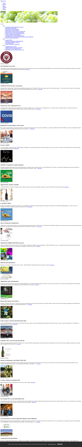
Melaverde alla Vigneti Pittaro (11, 28)
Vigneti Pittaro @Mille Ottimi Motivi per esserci (14, 27)
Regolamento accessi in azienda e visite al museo (14, 49)
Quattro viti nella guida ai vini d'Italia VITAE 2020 (15, 33)
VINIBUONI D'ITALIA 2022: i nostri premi (13, 47)
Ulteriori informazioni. (52, 444)
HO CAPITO (60, 444)
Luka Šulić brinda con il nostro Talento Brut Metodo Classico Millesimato (19, 36)
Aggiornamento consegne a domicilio (12, 42)
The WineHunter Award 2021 (11, 46)
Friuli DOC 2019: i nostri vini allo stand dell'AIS (14, 32)
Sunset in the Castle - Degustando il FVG (13, 48)
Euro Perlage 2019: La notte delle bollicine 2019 (14, 35)
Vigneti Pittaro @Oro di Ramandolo (12, 29)
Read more (27, 69)
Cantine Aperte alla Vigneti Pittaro (11, 37)
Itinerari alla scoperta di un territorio (12, 30)
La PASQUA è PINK (9, 43)
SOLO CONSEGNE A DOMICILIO (12, 44)
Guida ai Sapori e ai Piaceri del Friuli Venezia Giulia (15, 31)
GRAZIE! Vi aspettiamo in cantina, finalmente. (14, 41)
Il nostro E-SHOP (8, 40)
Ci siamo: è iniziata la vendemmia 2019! (12, 34)
